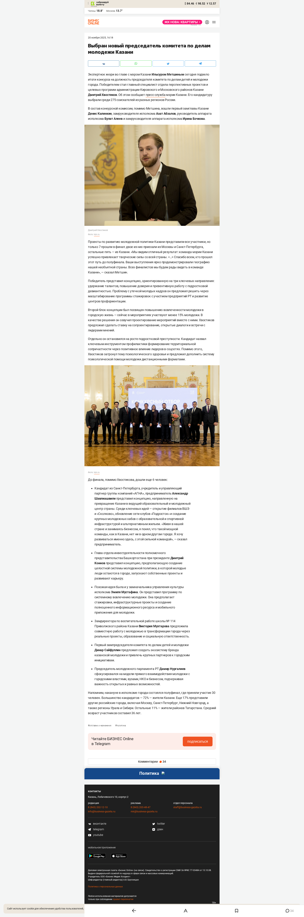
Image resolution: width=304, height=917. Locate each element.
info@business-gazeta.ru (101, 811)
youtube (97, 835)
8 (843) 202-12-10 (98, 807)
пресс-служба (156, 95)
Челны (92, 10)
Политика (120, 725)
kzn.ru (97, 234)
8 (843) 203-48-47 (140, 807)
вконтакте (99, 823)
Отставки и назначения (100, 725)
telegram (98, 829)
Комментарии (152, 761)
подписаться (197, 741)
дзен (159, 829)
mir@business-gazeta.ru (144, 811)
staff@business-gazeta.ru (187, 807)
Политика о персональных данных (105, 886)
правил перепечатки (123, 899)
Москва (110, 10)
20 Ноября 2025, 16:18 (100, 37)
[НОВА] (181, 22)
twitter (160, 823)
